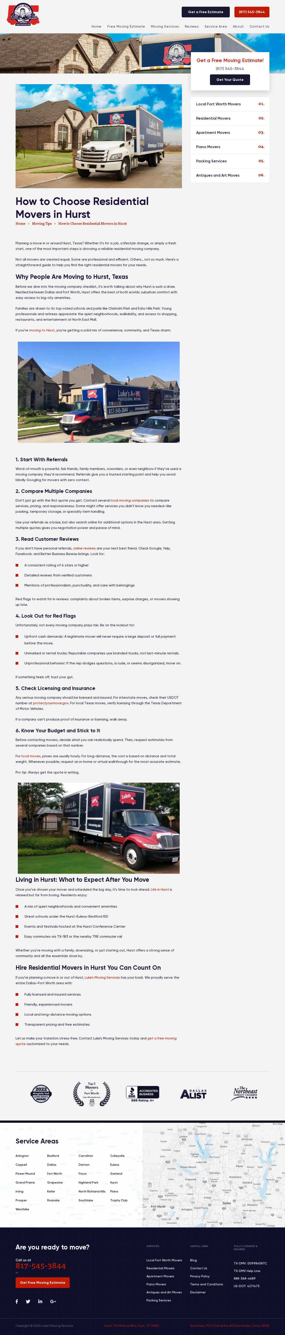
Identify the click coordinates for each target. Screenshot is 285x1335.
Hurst (114, 1182)
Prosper (21, 1200)
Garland (116, 1173)
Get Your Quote (230, 80)
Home (97, 26)
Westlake (22, 1209)
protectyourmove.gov (50, 703)
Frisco (83, 1173)
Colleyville (117, 1155)
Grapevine (55, 1182)
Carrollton (86, 1155)
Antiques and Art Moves (217, 175)
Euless (114, 1164)
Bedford (53, 1155)
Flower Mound (25, 1173)
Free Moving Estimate (126, 26)
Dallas (51, 1164)
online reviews (84, 548)
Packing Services (211, 161)
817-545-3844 (41, 1266)
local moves (31, 756)
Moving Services (165, 26)
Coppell (21, 1164)
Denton (84, 1164)
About (238, 26)
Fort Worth (54, 1173)
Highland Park (88, 1182)
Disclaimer (198, 1292)
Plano (114, 1191)
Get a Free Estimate (205, 12)
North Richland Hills (92, 1191)
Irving (19, 1191)
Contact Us (259, 26)
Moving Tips (42, 224)
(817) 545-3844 (252, 12)
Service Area (216, 26)
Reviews (192, 26)
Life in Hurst (160, 890)
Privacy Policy (200, 1276)
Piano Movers (208, 147)
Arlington (22, 1155)
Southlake (86, 1200)
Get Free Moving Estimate (42, 1282)
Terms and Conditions (206, 1284)
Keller (51, 1191)
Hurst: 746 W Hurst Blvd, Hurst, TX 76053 (131, 1325)
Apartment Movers (213, 132)
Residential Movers (213, 118)
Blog (193, 1260)
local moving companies (130, 500)
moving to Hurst (42, 330)
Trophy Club (119, 1200)
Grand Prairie (25, 1182)
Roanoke (53, 1200)
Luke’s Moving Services (102, 978)
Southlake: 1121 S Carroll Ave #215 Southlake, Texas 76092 (229, 1325)
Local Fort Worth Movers (218, 104)
